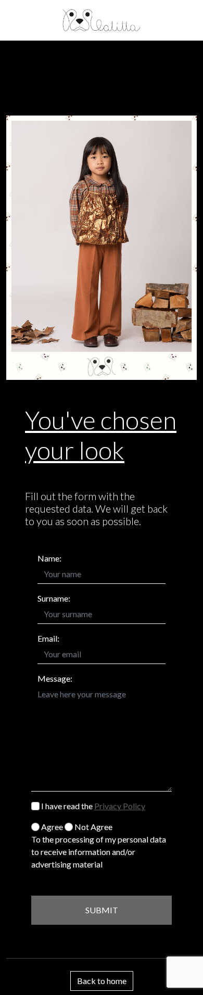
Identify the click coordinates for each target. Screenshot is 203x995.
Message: (54, 678)
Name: (49, 558)
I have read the (92, 806)
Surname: (53, 598)
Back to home (101, 981)
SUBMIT (101, 910)
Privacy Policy (119, 806)
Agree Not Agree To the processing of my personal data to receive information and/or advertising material (98, 845)
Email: (48, 638)
